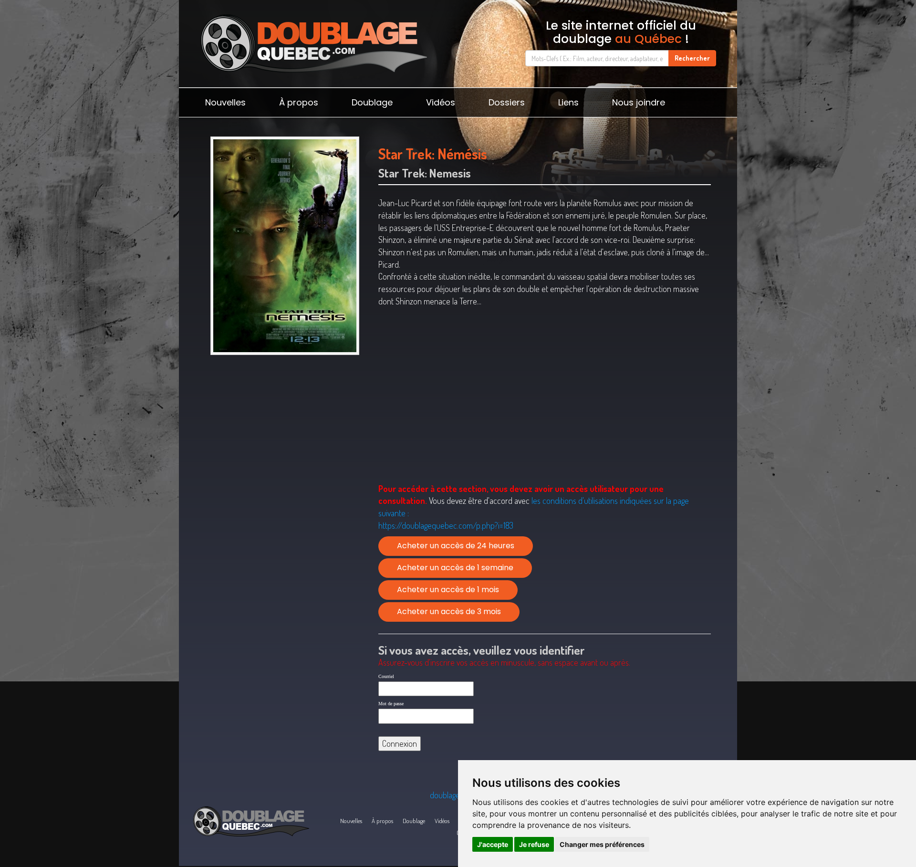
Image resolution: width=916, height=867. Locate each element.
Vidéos (440, 102)
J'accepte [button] (492, 844)
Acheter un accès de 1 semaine (455, 567)
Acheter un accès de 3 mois (449, 611)
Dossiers (507, 102)
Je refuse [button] (534, 844)
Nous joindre (638, 102)
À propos (298, 102)
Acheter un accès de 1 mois (448, 589)
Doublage (372, 102)
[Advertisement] (284, 433)
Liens (568, 102)
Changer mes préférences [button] (602, 844)
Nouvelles (225, 102)
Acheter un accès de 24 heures (455, 545)
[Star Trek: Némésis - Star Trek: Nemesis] (284, 245)
